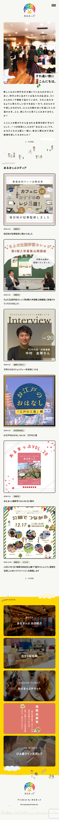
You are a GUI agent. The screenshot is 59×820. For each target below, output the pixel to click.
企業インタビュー (19, 365)
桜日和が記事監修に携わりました (18, 233)
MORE (31, 142)
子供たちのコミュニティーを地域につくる (21, 369)
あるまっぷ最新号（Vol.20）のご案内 (19, 501)
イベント (25, 562)
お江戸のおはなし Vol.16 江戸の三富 (20, 435)
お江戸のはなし (19, 430)
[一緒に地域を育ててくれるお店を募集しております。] (30, 718)
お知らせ (16, 229)
